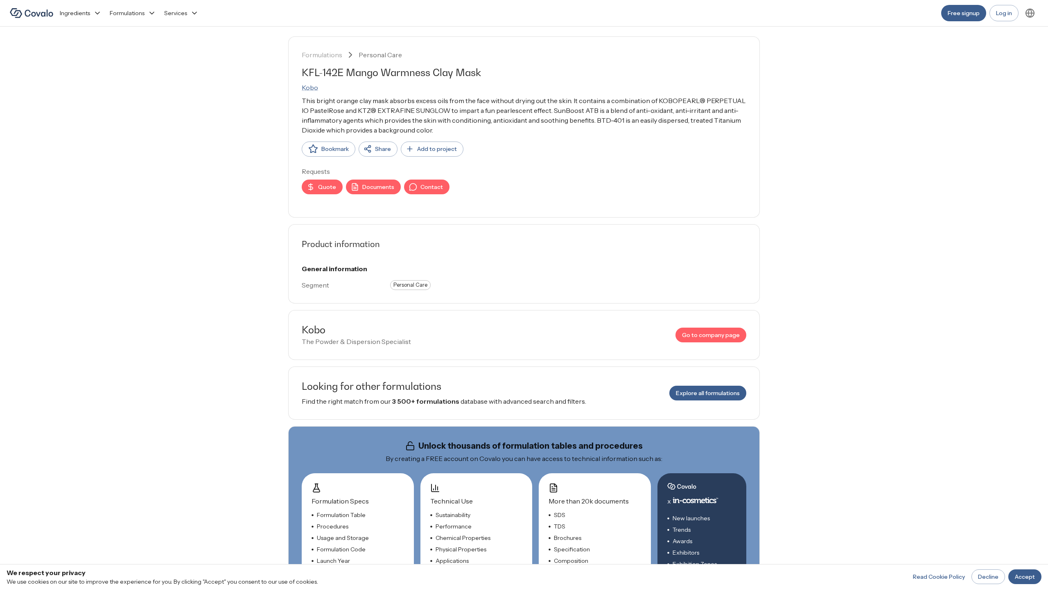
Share (383, 149)
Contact (431, 187)
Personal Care (380, 55)
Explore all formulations (708, 393)
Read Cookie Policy (939, 576)
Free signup (964, 13)
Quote (327, 187)
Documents (378, 187)
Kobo (310, 87)
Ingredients (75, 13)
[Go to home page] (31, 13)
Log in (1004, 13)
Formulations (127, 13)
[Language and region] (1030, 13)
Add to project (437, 149)
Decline (988, 576)
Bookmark (335, 149)
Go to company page (711, 335)
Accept (1025, 576)
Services (175, 13)
